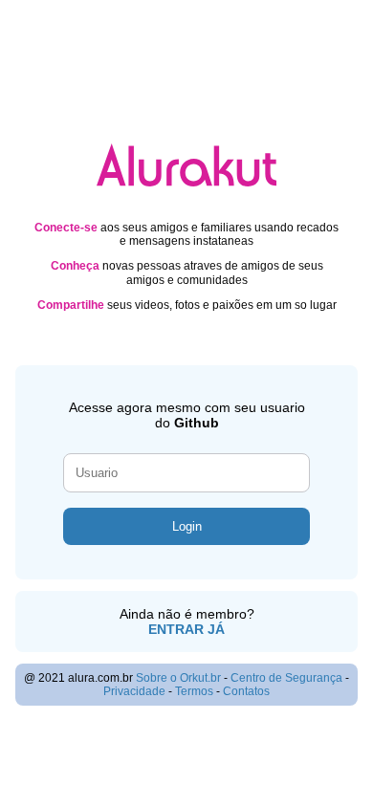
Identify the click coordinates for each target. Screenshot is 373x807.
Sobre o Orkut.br (178, 678)
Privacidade (134, 691)
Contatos (246, 691)
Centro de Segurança (286, 678)
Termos (194, 691)
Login (187, 526)
